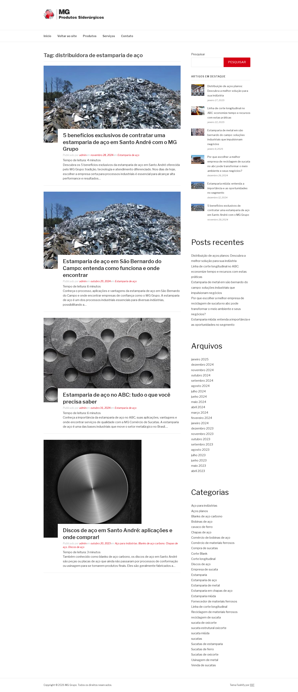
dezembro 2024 (202, 364)
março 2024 (199, 412)
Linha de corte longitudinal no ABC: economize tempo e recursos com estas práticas (228, 113)
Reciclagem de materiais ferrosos (214, 612)
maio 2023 (198, 466)
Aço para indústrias (126, 543)
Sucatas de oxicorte (205, 654)
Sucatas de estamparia (207, 644)
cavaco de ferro (202, 527)
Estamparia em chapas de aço (212, 591)
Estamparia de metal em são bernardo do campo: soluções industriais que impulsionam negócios (219, 287)
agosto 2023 (200, 450)
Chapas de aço (201, 532)
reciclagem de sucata (206, 617)
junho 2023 (199, 460)
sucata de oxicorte (204, 623)
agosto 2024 (200, 386)
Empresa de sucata (204, 569)
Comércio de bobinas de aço (210, 537)
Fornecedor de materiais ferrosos (214, 601)
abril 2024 (198, 407)
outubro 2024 (200, 375)
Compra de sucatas (204, 548)
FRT (252, 685)
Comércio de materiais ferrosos (213, 543)
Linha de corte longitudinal (209, 607)
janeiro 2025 (200, 359)
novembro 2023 (202, 434)
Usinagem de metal (204, 660)
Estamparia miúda (203, 596)
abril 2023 (198, 471)
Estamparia (199, 575)
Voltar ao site (67, 36)
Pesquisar (198, 54)
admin (82, 155)
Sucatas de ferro (202, 649)
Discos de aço (76, 547)
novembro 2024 (202, 370)
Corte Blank (199, 553)
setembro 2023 (202, 444)
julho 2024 (198, 391)
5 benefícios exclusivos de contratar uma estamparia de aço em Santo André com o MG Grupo (120, 142)
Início (47, 36)
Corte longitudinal (203, 559)
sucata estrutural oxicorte (208, 628)
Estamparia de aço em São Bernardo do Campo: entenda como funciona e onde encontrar (112, 268)
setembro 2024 (202, 380)
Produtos (89, 36)
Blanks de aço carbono (151, 543)
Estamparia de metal (205, 585)
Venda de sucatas (203, 665)
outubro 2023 (200, 439)
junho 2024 (199, 396)
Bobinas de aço (201, 521)
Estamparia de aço (128, 155)
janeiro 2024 (200, 423)
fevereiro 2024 (201, 418)
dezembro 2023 (202, 428)
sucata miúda (200, 633)
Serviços (109, 36)
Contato (127, 36)
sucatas (196, 639)
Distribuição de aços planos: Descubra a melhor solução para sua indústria (227, 90)
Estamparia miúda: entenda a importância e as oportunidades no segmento (227, 188)
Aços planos (199, 511)
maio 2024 (198, 402)
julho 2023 (198, 455)
